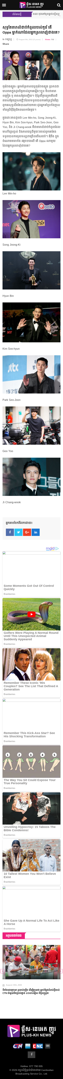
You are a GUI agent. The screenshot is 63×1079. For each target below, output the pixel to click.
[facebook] (31, 1054)
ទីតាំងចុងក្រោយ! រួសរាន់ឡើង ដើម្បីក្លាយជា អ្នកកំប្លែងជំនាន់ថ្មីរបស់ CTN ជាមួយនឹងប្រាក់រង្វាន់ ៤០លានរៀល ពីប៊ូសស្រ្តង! (31, 991)
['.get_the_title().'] (31, 962)
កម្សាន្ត (8, 39)
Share (6, 44)
